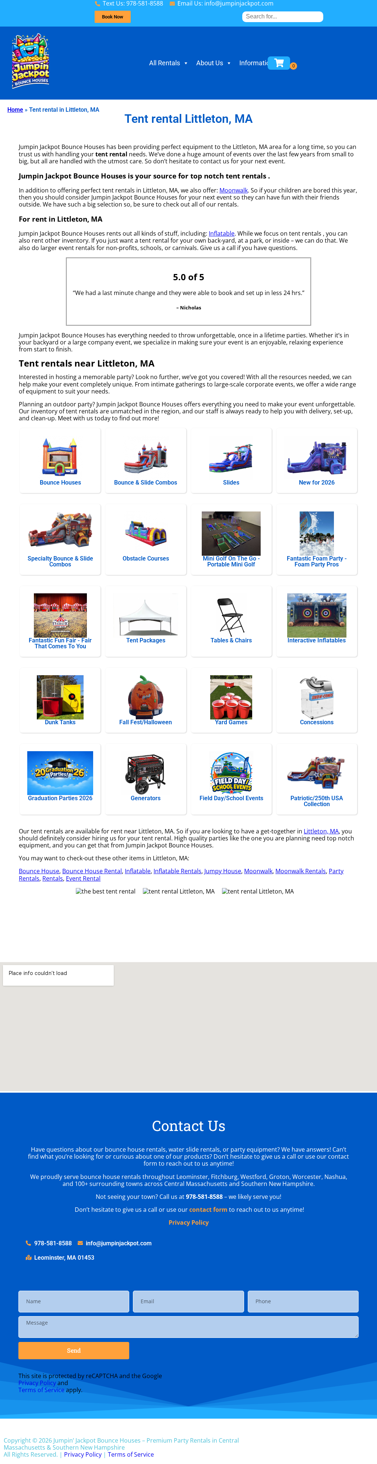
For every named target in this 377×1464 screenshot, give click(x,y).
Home (15, 109)
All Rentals (164, 63)
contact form (208, 1209)
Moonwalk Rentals (300, 871)
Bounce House (39, 871)
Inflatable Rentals (177, 871)
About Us (209, 63)
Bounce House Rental (92, 871)
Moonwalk (233, 190)
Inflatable (222, 233)
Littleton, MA (321, 831)
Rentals (52, 878)
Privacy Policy (189, 1222)
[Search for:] (282, 16)
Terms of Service (41, 1390)
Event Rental (83, 878)
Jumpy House (222, 871)
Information (256, 63)
